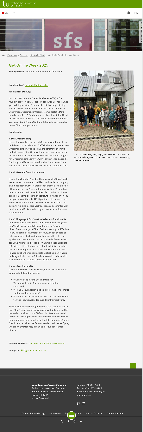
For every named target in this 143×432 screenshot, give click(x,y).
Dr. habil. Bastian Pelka (36, 85)
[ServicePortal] (74, 421)
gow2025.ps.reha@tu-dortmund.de (47, 343)
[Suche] (62, 421)
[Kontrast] (128, 13)
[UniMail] (81, 421)
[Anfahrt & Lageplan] (68, 421)
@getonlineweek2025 (34, 350)
